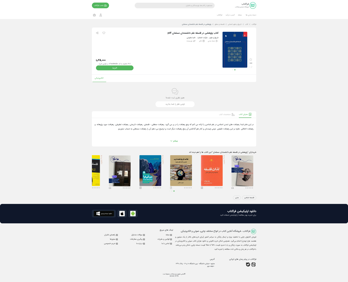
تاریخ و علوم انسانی (212, 38)
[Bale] (248, 264)
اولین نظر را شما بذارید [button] (175, 104)
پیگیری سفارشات (136, 239)
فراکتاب (172, 274)
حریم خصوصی (109, 243)
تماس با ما (166, 243)
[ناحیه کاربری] (101, 15)
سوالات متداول (136, 234)
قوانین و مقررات (163, 239)
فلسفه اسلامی (249, 197)
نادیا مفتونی (191, 38)
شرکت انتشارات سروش (202, 38)
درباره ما (139, 243)
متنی (237, 197)
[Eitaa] (253, 264)
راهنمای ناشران (109, 234)
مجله (168, 234)
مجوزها (112, 239)
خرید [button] (114, 68)
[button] (250, 14)
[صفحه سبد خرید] (94, 15)
